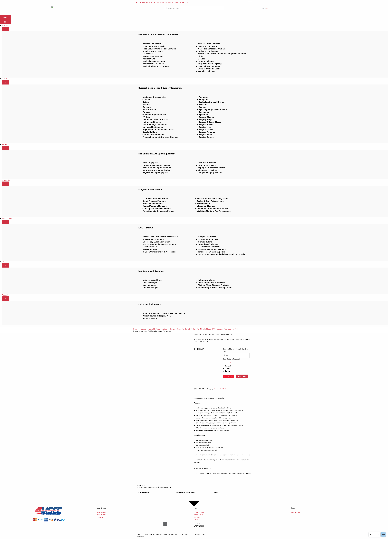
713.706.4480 (181, 495)
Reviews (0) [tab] (220, 398)
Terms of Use (200, 534)
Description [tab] (198, 398)
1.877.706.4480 (143, 495)
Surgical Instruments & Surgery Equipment (160, 88)
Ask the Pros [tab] (209, 398)
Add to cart (242, 376)
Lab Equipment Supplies (151, 271)
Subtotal (228, 366)
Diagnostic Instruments (150, 189)
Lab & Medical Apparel (149, 304)
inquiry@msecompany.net (223, 495)
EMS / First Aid (145, 228)
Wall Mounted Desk (220, 389)
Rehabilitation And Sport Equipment (156, 154)
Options (227, 368)
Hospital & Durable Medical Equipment (158, 35)
